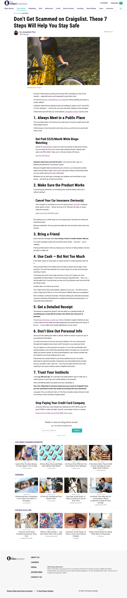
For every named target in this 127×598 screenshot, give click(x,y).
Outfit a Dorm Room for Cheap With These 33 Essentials (100, 533)
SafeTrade (57, 171)
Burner (36, 364)
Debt (40, 8)
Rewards (116, 3)
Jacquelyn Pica (29, 32)
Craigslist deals (71, 112)
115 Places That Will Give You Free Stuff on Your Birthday (76, 465)
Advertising (36, 572)
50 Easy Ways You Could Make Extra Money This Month (51, 465)
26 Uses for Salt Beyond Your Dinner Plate (51, 497)
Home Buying (91, 8)
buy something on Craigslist (56, 100)
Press (34, 567)
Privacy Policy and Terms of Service (20, 591)
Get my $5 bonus (43, 156)
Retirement (49, 8)
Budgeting (32, 8)
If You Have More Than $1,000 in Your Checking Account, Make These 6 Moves (100, 466)
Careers (35, 562)
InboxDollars (47, 147)
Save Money (21, 8)
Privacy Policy (61, 435)
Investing (80, 8)
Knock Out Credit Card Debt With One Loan (54, 413)
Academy (104, 3)
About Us (35, 557)
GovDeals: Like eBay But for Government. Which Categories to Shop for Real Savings (100, 499)
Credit (58, 8)
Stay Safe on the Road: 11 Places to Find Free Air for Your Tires (76, 498)
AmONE (39, 407)
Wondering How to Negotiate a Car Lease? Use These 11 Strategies (26, 498)
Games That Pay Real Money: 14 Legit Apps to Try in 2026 (26, 465)
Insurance (109, 8)
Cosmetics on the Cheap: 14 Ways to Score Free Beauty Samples (76, 534)
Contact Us (36, 577)
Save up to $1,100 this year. (47, 213)
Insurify (76, 204)
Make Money (9, 8)
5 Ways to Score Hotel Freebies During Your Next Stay (26, 534)
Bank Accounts (68, 8)
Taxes (101, 8)
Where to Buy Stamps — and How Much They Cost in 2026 (51, 533)
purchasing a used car (48, 320)
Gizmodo (70, 290)
